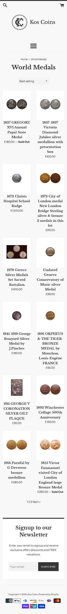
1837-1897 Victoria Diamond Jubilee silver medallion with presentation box (50, 137)
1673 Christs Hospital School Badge (17, 201)
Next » (36, 502)
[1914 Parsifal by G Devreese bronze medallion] (17, 445)
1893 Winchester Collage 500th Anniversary (50, 412)
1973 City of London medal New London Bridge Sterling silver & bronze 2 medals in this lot (50, 210)
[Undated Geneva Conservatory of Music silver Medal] (50, 252)
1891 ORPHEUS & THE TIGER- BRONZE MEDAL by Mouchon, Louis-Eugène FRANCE (50, 348)
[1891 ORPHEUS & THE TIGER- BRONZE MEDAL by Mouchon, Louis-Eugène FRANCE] (50, 316)
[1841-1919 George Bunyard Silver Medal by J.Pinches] (17, 316)
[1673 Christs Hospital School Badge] (17, 178)
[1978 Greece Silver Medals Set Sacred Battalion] (17, 252)
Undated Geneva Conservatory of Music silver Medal (50, 279)
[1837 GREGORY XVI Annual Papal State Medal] (17, 104)
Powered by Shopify (49, 594)
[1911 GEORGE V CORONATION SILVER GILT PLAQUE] (17, 387)
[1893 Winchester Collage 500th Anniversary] (50, 389)
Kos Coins (33, 594)
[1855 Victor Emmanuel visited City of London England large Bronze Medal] (50, 445)
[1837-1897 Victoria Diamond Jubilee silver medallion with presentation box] (50, 104)
